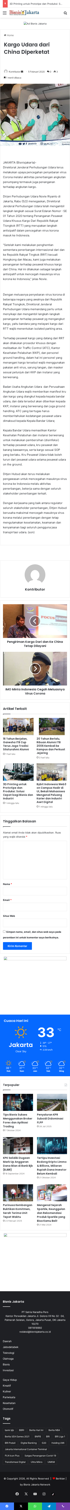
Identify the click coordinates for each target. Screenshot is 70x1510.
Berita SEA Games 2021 (17, 1436)
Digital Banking (29, 1442)
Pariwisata (9, 1397)
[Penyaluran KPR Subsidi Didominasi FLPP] (52, 1102)
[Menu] (5, 14)
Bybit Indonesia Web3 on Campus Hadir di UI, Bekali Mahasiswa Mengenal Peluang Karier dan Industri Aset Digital (51, 793)
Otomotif (8, 1408)
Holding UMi (58, 1442)
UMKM (51, 1462)
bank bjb (9, 1430)
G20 (44, 1442)
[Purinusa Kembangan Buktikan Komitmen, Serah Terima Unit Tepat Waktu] (18, 1192)
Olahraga (8, 1358)
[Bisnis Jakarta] (24, 12)
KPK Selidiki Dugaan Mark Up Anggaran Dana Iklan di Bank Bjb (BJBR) (18, 1164)
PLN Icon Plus (12, 1455)
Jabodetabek (10, 1347)
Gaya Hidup (10, 1379)
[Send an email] (22, 71)
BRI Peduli (10, 1442)
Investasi (8, 1370)
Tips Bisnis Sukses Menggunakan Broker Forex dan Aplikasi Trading (17, 1120)
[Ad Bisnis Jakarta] (35, 23)
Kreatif (7, 1385)
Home (10, 35)
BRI (48, 1436)
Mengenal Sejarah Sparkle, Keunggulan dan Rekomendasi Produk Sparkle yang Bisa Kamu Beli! (51, 1213)
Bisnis (6, 1364)
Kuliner (7, 1391)
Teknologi (8, 1352)
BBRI (21, 1430)
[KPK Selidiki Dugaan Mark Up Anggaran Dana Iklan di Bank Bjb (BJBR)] (18, 1145)
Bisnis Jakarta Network (37, 1484)
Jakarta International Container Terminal (26, 1449)
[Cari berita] (65, 14)
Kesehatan (9, 1403)
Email (7, 899)
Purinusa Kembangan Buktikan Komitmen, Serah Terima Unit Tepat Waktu (17, 1211)
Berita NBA (54, 1430)
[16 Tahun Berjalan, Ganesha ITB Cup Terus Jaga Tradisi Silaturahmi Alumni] (18, 726)
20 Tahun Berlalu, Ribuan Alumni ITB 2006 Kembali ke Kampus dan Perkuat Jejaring (51, 746)
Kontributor (14, 71)
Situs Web (9, 915)
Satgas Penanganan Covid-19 (40, 1455)
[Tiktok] (53, 1494)
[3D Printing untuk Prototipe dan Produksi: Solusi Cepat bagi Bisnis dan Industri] (18, 771)
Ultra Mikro (36, 1462)
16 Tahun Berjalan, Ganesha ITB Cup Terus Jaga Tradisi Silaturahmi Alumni (16, 744)
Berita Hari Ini (36, 1430)
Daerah (7, 1341)
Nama (7, 884)
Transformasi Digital (15, 1462)
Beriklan (60, 1478)
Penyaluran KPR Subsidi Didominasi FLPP (50, 1118)
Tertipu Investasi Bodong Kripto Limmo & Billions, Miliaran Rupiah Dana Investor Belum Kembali (52, 1165)
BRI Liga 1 (60, 1436)
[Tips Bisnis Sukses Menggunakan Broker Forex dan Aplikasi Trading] (18, 1102)
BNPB (38, 1436)
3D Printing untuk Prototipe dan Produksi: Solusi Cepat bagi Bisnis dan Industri (18, 791)
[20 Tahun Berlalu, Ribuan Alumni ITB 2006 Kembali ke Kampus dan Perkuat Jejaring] (52, 726)
